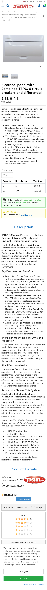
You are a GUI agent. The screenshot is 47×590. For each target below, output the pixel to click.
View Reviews (25, 215)
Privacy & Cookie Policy (33, 584)
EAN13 (4, 486)
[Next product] (45, 16)
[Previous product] (43, 16)
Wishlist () (42, 1)
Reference (6, 477)
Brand (20, 479)
